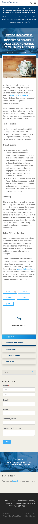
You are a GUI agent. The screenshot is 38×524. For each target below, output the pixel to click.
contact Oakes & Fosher (26, 269)
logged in (15, 481)
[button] (35, 3)
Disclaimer (26, 516)
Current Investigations (19, 35)
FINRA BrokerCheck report (20, 95)
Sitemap (32, 516)
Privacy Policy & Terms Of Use (12, 516)
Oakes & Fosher (13, 52)
